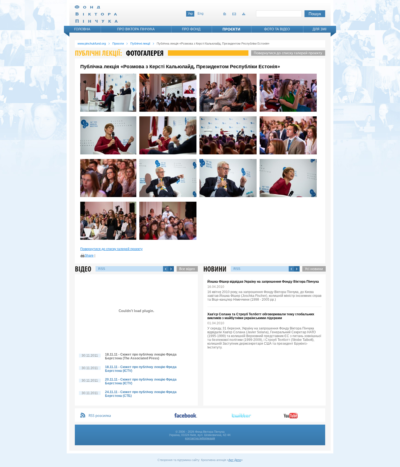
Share (89, 255)
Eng (201, 13)
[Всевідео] (186, 269)
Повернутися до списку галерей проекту (111, 249)
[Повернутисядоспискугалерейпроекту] (286, 53)
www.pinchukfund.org (92, 43)
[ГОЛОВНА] (82, 29)
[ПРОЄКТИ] (232, 29)
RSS (101, 269)
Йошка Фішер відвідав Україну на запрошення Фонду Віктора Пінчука (263, 282)
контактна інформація (200, 438)
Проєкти (118, 43)
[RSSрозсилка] (100, 415)
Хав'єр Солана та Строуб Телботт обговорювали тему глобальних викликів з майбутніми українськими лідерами (260, 316)
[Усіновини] (313, 269)
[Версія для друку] (82, 256)
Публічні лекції (140, 43)
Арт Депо (235, 460)
